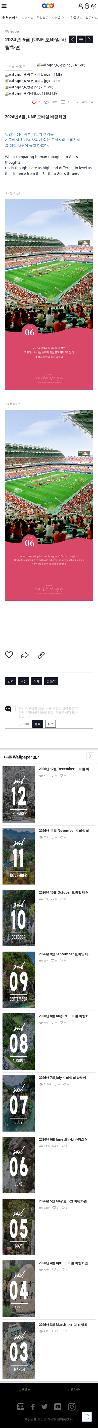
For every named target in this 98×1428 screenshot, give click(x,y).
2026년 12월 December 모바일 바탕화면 (64, 769)
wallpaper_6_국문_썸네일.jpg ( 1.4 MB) (35, 74)
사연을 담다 (60, 17)
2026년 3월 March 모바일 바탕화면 (63, 1325)
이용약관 (74, 1389)
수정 (24, 681)
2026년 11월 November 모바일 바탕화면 (64, 831)
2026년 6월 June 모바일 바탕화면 (63, 1139)
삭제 (37, 681)
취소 (50, 724)
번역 (11, 681)
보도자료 (28, 17)
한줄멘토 (77, 17)
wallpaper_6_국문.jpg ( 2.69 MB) (63, 65)
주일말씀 (43, 17)
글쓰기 (51, 681)
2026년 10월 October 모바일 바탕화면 (64, 892)
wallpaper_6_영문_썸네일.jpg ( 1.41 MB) (36, 81)
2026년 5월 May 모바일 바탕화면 (63, 1201)
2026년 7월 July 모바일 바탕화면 (62, 1077)
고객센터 (25, 1389)
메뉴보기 (4, 6)
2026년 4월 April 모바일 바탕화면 (63, 1263)
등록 (38, 724)
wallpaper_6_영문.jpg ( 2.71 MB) (31, 87)
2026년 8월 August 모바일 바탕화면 (64, 1016)
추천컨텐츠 (10, 17)
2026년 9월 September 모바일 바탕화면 (63, 954)
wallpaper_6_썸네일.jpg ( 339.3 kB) (33, 93)
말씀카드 (92, 17)
